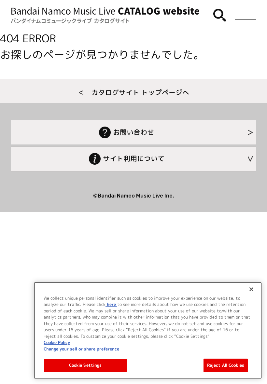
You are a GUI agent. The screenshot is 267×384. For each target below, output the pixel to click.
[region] (148, 330)
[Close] (251, 289)
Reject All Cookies (225, 365)
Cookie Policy (57, 342)
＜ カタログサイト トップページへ (133, 92)
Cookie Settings (85, 365)
